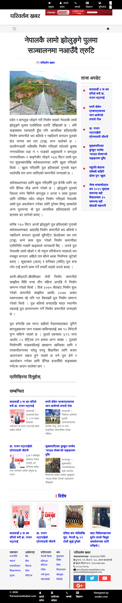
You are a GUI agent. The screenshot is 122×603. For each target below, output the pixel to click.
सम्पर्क (77, 7)
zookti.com (101, 596)
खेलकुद (59, 574)
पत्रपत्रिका (15, 565)
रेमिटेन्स (28, 575)
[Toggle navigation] (14, 29)
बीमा (27, 561)
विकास (28, 565)
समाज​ (12, 561)
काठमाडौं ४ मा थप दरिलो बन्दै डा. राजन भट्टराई (99, 93)
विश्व (58, 564)
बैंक (26, 556)
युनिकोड (102, 7)
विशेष (62, 496)
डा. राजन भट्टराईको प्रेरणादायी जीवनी (98, 132)
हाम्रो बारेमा (64, 5)
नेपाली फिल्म (46, 556)
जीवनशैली (45, 579)
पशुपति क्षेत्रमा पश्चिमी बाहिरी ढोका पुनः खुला (97, 171)
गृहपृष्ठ (51, 7)
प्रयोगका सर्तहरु (55, 598)
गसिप (43, 569)
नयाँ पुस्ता (45, 574)
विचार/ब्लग (61, 569)
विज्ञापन (89, 7)
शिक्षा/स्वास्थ (15, 570)
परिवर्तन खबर (47, 62)
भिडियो (59, 579)
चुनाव (12, 575)
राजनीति (13, 556)
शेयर (27, 570)
